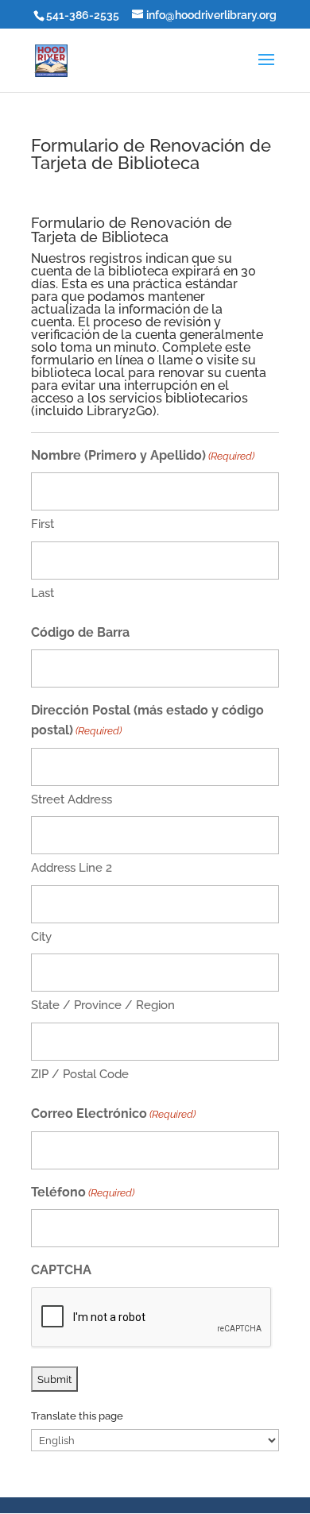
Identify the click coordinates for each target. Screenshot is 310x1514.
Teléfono (82, 1192)
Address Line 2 (71, 868)
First (42, 524)
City (41, 937)
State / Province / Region (103, 1005)
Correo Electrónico (113, 1113)
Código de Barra (80, 632)
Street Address (71, 799)
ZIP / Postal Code (80, 1074)
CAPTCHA (61, 1269)
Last (42, 593)
